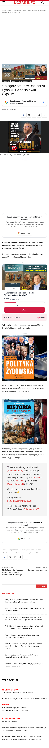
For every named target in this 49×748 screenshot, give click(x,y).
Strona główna (6, 10)
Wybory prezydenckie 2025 (24, 81)
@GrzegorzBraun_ (15, 470)
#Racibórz (37, 477)
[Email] (34, 115)
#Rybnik (19, 481)
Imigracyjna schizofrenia (37, 570)
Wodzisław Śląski (14, 553)
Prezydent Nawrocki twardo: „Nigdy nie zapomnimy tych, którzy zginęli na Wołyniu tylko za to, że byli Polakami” (23, 646)
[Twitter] (28, 115)
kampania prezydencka (27, 550)
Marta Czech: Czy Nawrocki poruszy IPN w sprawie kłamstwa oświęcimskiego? (12, 572)
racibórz (38, 550)
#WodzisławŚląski (15, 484)
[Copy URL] (44, 115)
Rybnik (5, 553)
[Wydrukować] (39, 115)
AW (14, 109)
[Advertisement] (24, 38)
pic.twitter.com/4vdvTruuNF (20, 501)
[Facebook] (23, 115)
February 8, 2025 (31, 509)
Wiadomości (17, 10)
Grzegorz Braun (13, 550)
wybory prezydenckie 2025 (30, 553)
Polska (24, 10)
